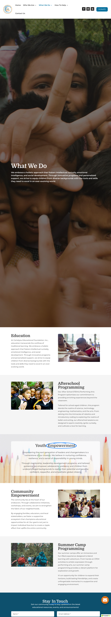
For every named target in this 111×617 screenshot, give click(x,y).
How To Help (60, 5)
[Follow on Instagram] (88, 9)
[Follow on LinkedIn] (92, 9)
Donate (102, 9)
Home (18, 5)
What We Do (44, 5)
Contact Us (20, 13)
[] (105, 603)
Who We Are (28, 5)
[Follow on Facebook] (84, 9)
